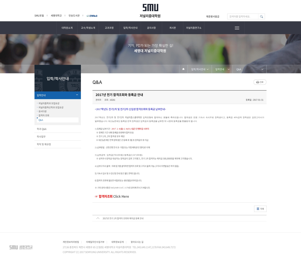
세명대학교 (56, 15)
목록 (262, 208)
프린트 (260, 82)
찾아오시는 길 (137, 241)
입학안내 (41, 95)
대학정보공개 (117, 241)
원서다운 (43, 111)
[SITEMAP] (237, 27)
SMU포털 (39, 15)
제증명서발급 (212, 16)
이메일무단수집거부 (95, 241)
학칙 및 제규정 (44, 144)
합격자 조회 (44, 115)
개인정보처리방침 (71, 241)
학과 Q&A (41, 129)
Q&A (41, 119)
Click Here (121, 196)
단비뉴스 (92, 15)
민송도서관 (74, 15)
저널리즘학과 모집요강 (49, 103)
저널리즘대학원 (150, 15)
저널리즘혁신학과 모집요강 (51, 107)
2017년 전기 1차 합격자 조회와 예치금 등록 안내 (123, 218)
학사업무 (41, 136)
